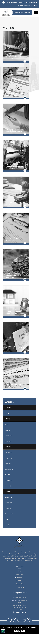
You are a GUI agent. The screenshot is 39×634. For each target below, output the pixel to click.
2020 (8, 491)
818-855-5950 (21, 598)
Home (19, 571)
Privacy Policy (19, 587)
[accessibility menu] (3, 631)
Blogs (19, 580)
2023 (8, 407)
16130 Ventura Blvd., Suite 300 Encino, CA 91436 (19, 607)
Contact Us (19, 584)
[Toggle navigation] (35, 13)
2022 (9, 419)
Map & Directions (20, 612)
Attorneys (19, 574)
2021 (9, 447)
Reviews (19, 577)
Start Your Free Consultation (22, 12)
